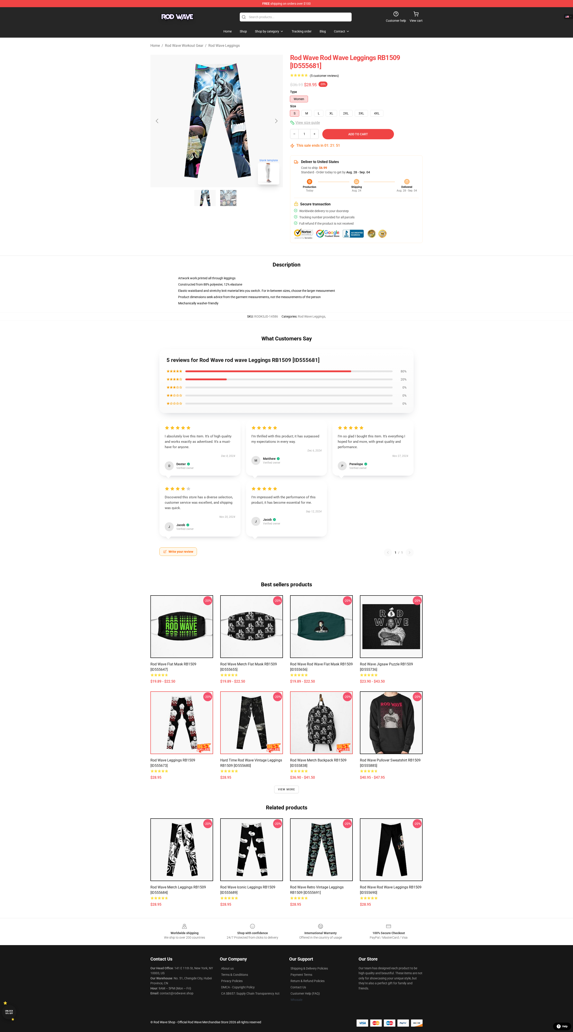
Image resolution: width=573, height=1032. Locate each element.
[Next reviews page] (410, 552)
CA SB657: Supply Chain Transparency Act (250, 993)
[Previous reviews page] (388, 552)
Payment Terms (301, 974)
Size (293, 106)
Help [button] (565, 1026)
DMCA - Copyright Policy (238, 987)
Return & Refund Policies (308, 981)
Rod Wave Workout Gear (184, 45)
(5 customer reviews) (324, 75)
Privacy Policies (232, 981)
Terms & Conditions (234, 974)
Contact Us (298, 987)
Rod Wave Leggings (224, 45)
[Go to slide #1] (205, 198)
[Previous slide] (157, 121)
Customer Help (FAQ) (305, 993)
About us (227, 968)
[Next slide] (276, 121)
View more (286, 789)
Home (155, 45)
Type (293, 92)
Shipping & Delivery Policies (309, 968)
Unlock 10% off (9, 1012)
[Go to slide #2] (228, 198)
